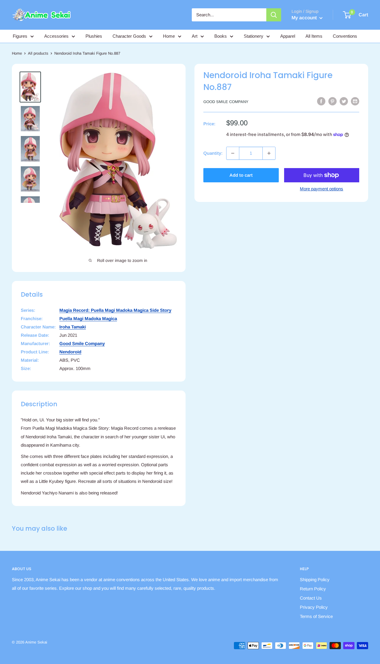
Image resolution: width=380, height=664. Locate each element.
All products (38, 53)
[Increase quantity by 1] (269, 153)
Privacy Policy (314, 607)
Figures (20, 36)
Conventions (345, 36)
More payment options (321, 188)
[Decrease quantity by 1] (233, 153)
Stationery (253, 36)
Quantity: (213, 153)
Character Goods (129, 36)
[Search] (273, 14)
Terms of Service (316, 616)
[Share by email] (355, 101)
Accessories (56, 36)
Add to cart (241, 175)
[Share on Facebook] (321, 101)
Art (194, 36)
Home (169, 36)
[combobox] (229, 14)
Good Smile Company (225, 101)
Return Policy (313, 588)
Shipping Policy (315, 579)
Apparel (287, 36)
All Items (313, 36)
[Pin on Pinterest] (332, 101)
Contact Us (311, 597)
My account (305, 17)
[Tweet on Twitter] (344, 101)
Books (220, 36)
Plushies (94, 36)
